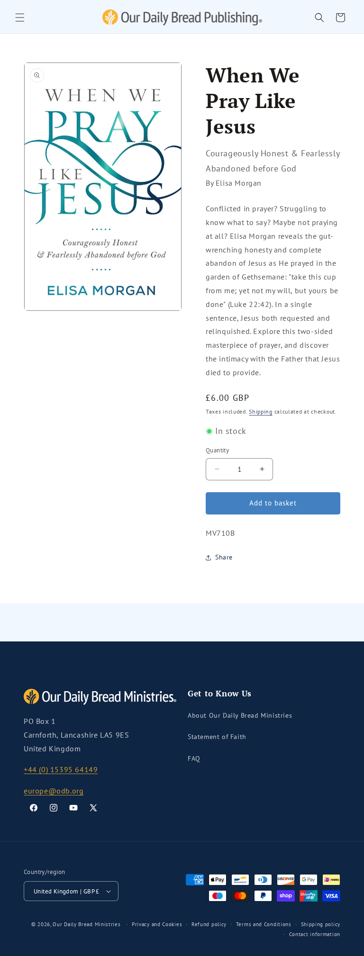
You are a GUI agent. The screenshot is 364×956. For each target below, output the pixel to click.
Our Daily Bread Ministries (86, 924)
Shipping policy (321, 924)
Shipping (261, 411)
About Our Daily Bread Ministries (240, 715)
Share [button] (224, 557)
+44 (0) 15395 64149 (61, 769)
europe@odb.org (53, 790)
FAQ (194, 758)
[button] (19, 17)
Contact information (314, 934)
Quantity (217, 450)
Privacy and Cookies (157, 924)
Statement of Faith (217, 736)
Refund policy (209, 924)
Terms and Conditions (263, 924)
